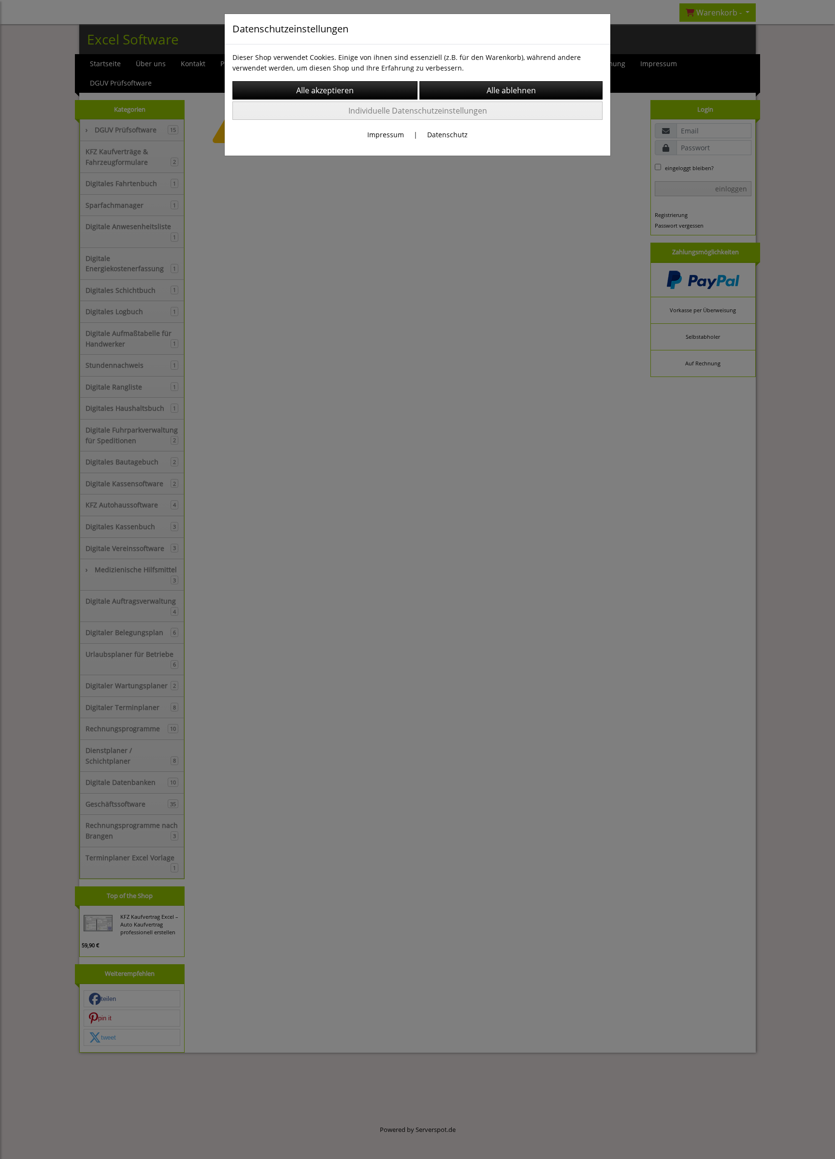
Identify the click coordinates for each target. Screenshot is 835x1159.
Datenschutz (447, 134)
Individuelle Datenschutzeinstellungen (417, 110)
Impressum (385, 134)
